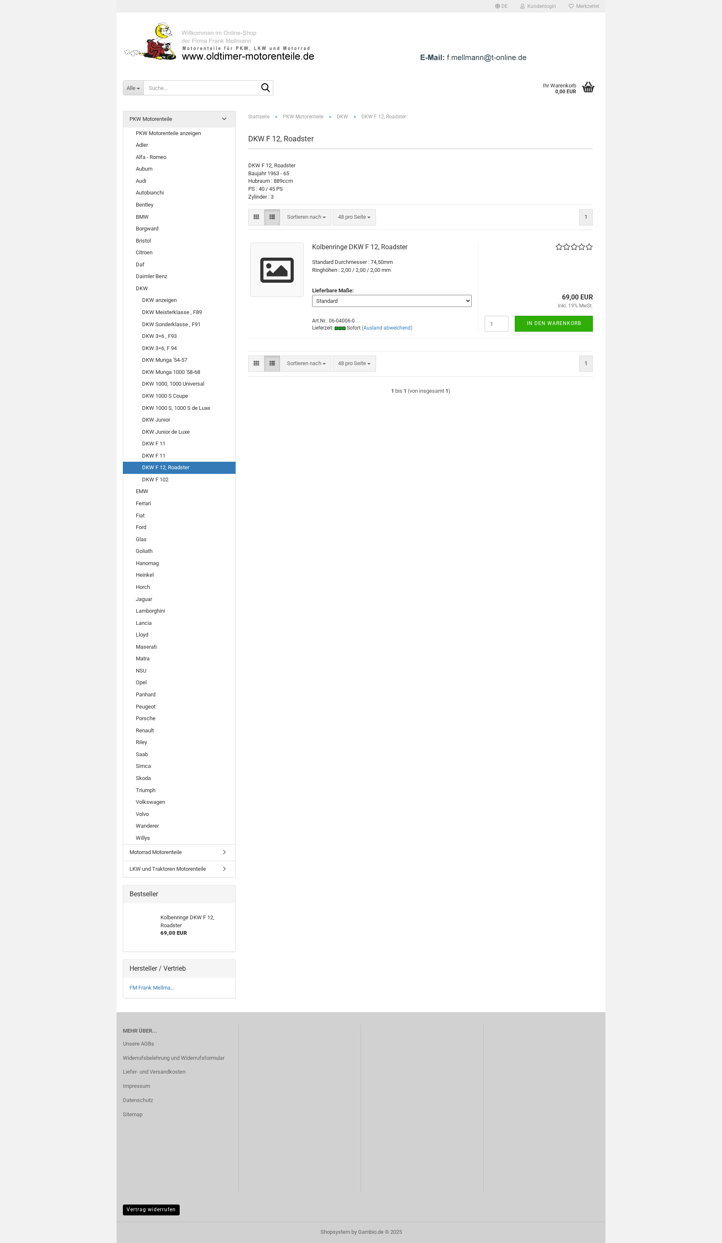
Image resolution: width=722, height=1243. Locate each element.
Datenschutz (138, 1100)
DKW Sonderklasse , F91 (171, 324)
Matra (143, 658)
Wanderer (147, 826)
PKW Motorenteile (151, 119)
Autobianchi (150, 192)
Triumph (145, 790)
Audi (141, 181)
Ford (141, 527)
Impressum (136, 1086)
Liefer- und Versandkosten (154, 1072)
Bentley (144, 205)
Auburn (144, 169)
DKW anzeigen (159, 300)
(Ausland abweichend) (387, 328)
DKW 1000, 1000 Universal (173, 384)
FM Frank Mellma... (152, 988)
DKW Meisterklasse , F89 (172, 312)
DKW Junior (156, 420)
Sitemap (132, 1114)
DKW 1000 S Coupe (165, 396)
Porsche (145, 718)
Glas (141, 539)
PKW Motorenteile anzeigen (168, 133)
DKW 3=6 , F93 (159, 336)
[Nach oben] (699, 1230)
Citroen (144, 252)
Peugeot (145, 706)
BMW (142, 217)
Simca (143, 766)
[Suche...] (265, 88)
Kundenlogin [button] (540, 6)
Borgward (147, 228)
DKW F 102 (155, 479)
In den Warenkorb (554, 323)
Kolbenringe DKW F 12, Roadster (359, 247)
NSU (141, 671)
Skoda (143, 778)
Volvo (142, 814)
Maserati (146, 647)
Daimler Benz (151, 276)
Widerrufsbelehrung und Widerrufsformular (173, 1058)
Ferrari (143, 503)
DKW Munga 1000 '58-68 (171, 372)
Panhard (145, 694)
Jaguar (144, 599)
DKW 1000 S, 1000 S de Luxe (176, 408)
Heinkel (145, 575)
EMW (142, 491)
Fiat (140, 515)
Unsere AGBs (138, 1044)
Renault (145, 730)
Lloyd (142, 635)
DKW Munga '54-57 (164, 360)
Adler (142, 145)
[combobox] (306, 217)
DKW (142, 288)
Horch (143, 587)
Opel (141, 682)
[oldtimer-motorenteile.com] (361, 42)
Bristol (143, 241)
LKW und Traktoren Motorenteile (168, 869)
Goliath (144, 551)
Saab (142, 754)
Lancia (144, 623)
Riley (141, 742)
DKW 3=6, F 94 (159, 348)
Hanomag (147, 563)
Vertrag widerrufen (151, 1209)
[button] (501, 6)
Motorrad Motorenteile (156, 852)
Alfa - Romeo (151, 157)
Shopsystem (335, 1232)
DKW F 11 (153, 443)
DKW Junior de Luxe (166, 432)
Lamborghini (150, 611)
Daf (140, 264)
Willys (143, 838)
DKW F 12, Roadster (165, 467)
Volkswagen (150, 802)
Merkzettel (586, 6)
